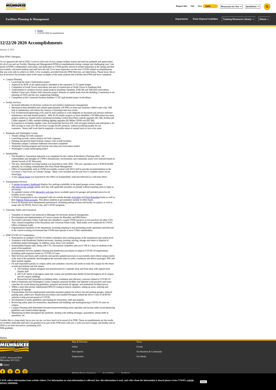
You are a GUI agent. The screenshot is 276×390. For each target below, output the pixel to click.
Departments (181, 19)
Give (200, 6)
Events (140, 346)
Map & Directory (80, 342)
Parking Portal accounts (27, 200)
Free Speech (77, 351)
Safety (75, 346)
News (139, 342)
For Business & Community (149, 351)
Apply (208, 6)
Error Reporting (92, 197)
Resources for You (230, 6)
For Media (141, 356)
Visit (192, 6)
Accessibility (108, 373)
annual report (24, 177)
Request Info (181, 6)
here (19, 174)
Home (40, 30)
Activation (76, 197)
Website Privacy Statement (84, 373)
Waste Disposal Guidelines (205, 19)
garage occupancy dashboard (27, 184)
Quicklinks (251, 6)
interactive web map (45, 192)
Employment (78, 356)
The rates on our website (23, 187)
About (262, 19)
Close (203, 382)
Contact (5, 365)
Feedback (125, 373)
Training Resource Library (237, 19)
